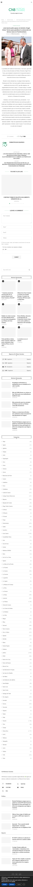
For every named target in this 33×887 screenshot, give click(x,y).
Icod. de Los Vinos (17, 557)
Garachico (17, 530)
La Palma (17, 594)
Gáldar (17, 526)
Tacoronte (17, 707)
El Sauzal (17, 516)
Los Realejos (17, 611)
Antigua (17, 451)
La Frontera (17, 567)
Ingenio (17, 560)
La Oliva (17, 588)
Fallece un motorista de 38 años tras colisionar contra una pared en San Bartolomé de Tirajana (21, 413)
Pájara (17, 642)
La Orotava (17, 591)
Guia (17, 540)
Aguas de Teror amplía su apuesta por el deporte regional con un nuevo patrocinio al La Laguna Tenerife (21, 861)
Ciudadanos (17, 489)
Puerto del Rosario (17, 663)
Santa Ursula (17, 690)
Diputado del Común (17, 502)
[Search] (31, 2)
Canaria (17, 479)
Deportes (17, 499)
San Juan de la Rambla (17, 673)
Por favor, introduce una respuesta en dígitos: (12, 247)
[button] (3, 189)
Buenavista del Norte (17, 475)
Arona (17, 465)
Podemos (17, 649)
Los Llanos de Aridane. (17, 608)
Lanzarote (17, 598)
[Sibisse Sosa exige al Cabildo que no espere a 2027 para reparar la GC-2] (6, 816)
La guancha (17, 577)
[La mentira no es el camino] (24, 332)
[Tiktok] (20, 874)
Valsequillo (17, 741)
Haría (17, 554)
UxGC (17, 734)
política (17, 652)
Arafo (17, 455)
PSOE (17, 656)
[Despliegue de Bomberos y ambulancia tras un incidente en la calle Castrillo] (6, 385)
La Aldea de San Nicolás (17, 564)
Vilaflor (17, 751)
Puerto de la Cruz (17, 659)
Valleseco (17, 737)
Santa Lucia (17, 686)
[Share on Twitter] (21, 136)
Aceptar (4, 884)
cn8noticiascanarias (15, 33)
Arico (17, 462)
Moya (17, 622)
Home (3, 19)
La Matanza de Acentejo (17, 584)
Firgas (17, 519)
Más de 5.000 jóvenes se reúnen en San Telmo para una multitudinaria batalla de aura (21, 394)
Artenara (17, 468)
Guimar (17, 547)
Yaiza (17, 758)
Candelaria (17, 482)
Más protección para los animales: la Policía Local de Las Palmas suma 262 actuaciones (21, 404)
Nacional (17, 625)
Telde (17, 717)
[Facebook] (13, 874)
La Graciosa (17, 574)
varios (17, 748)
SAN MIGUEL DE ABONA (17, 680)
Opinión (17, 635)
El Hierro (17, 509)
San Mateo (17, 676)
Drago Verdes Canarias (17, 506)
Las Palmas (17, 601)
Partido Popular (17, 646)
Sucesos (17, 703)
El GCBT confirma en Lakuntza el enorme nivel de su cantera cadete (21, 838)
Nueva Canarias (17, 628)
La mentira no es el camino (22, 339)
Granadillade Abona (17, 537)
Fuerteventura (10, 19)
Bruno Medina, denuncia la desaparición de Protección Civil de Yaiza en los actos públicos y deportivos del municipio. (24, 319)
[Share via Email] (24, 136)
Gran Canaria (17, 533)
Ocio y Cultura (17, 632)
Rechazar (12, 884)
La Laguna (17, 581)
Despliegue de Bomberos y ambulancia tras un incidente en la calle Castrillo (21, 384)
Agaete (17, 445)
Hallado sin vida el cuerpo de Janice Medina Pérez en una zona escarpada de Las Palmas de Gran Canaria (9, 319)
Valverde (17, 744)
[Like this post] (18, 136)
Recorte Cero (17, 666)
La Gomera (17, 571)
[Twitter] (16, 874)
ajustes (13, 881)
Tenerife (17, 720)
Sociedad (17, 700)
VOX (17, 755)
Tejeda (17, 714)
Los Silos (17, 615)
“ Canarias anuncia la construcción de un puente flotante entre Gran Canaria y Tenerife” (8, 295)
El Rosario (17, 513)
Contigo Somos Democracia (17, 496)
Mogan (17, 618)
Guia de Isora (17, 543)
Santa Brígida (17, 683)
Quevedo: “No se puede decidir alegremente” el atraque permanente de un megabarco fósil (21, 825)
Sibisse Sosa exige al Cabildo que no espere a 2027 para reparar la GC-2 (21, 816)
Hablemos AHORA (17, 550)
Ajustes (19, 884)
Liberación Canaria (17, 605)
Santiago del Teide (17, 693)
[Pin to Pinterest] (23, 136)
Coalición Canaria (17, 492)
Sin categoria (17, 697)
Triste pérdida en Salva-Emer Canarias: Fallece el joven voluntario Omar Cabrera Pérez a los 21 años (8, 342)
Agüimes (17, 448)
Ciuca (17, 485)
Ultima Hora (17, 731)
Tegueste (17, 710)
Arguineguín (17, 458)
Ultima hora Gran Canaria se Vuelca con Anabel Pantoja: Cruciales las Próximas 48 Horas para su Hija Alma (24, 296)
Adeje (17, 441)
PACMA (17, 639)
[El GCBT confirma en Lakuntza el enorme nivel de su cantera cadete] (6, 840)
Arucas (17, 472)
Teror (17, 724)
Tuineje (17, 727)
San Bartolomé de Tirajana (17, 669)
